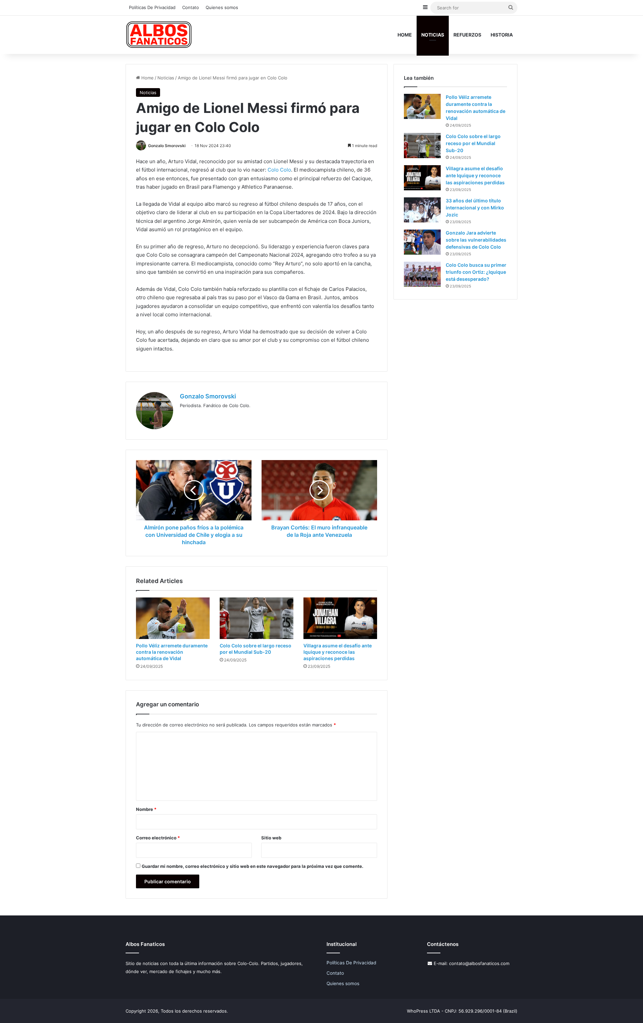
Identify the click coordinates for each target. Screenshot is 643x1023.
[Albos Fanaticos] (159, 34)
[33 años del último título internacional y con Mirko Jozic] (422, 209)
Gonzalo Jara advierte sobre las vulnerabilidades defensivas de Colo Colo (476, 240)
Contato (190, 7)
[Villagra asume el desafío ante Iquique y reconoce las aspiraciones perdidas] (340, 618)
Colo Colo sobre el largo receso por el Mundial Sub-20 (473, 143)
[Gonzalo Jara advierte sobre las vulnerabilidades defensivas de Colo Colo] (422, 242)
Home (405, 35)
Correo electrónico (158, 837)
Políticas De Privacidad (152, 7)
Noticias (432, 35)
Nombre (146, 809)
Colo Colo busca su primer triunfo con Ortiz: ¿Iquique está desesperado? (476, 272)
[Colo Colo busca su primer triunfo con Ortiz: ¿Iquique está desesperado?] (422, 274)
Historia (502, 35)
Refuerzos (467, 35)
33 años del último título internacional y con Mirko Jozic (475, 207)
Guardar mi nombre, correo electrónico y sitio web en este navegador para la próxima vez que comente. (252, 866)
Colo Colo (279, 170)
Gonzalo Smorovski (167, 145)
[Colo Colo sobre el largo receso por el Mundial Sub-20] (256, 618)
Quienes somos (222, 7)
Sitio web (271, 837)
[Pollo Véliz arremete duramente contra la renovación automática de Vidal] (173, 618)
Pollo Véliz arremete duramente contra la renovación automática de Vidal (172, 652)
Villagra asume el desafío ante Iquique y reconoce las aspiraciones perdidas (337, 652)
